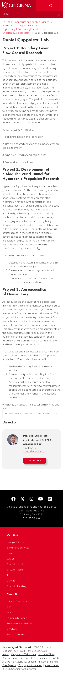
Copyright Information (30, 665)
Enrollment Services (17, 547)
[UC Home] (18, 5)
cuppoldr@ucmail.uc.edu (34, 451)
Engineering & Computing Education (21, 29)
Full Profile (35, 460)
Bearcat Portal (14, 564)
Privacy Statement (49, 661)
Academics (8, 25)
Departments (26, 25)
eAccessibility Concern (25, 661)
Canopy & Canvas (16, 542)
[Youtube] (40, 499)
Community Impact (17, 617)
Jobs (8, 606)
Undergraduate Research (16, 32)
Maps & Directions (16, 601)
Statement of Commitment (35, 658)
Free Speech (9, 665)
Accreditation (52, 665)
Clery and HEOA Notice (23, 654)
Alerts (5, 654)
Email (9, 553)
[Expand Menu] (59, 14)
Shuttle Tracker (15, 569)
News (9, 612)
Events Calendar (15, 634)
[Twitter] (22, 499)
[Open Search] (51, 5)
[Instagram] (31, 499)
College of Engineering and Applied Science (25, 21)
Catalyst (10, 558)
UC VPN (10, 580)
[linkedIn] (50, 499)
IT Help (10, 575)
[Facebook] (13, 499)
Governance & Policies (19, 623)
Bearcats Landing (16, 586)
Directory (11, 628)
